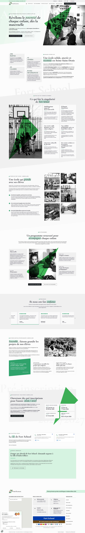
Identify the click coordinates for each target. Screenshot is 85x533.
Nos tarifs (68, 515)
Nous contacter (59, 3)
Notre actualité (44, 3)
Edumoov (55, 1)
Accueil (67, 499)
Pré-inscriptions (69, 507)
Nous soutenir (52, 3)
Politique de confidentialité (70, 531)
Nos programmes (37, 3)
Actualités (68, 510)
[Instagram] (67, 1)
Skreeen (31, 531)
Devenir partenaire (69, 521)
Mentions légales (61, 531)
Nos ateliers (68, 518)
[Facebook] (65, 1)
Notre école (30, 3)
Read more (46, 438)
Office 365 (60, 1)
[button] (9, 318)
